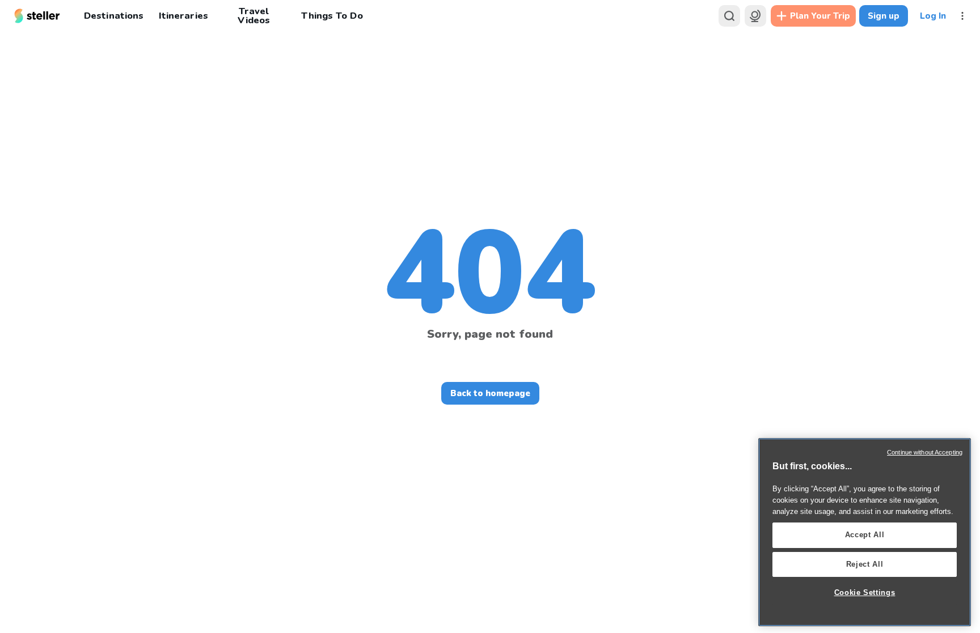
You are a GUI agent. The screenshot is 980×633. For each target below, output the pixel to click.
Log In (933, 16)
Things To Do (331, 15)
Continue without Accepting (924, 452)
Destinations (113, 15)
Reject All (865, 564)
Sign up (883, 16)
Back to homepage (490, 393)
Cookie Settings (864, 592)
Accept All (865, 534)
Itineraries (183, 15)
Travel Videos (254, 16)
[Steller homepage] (37, 16)
